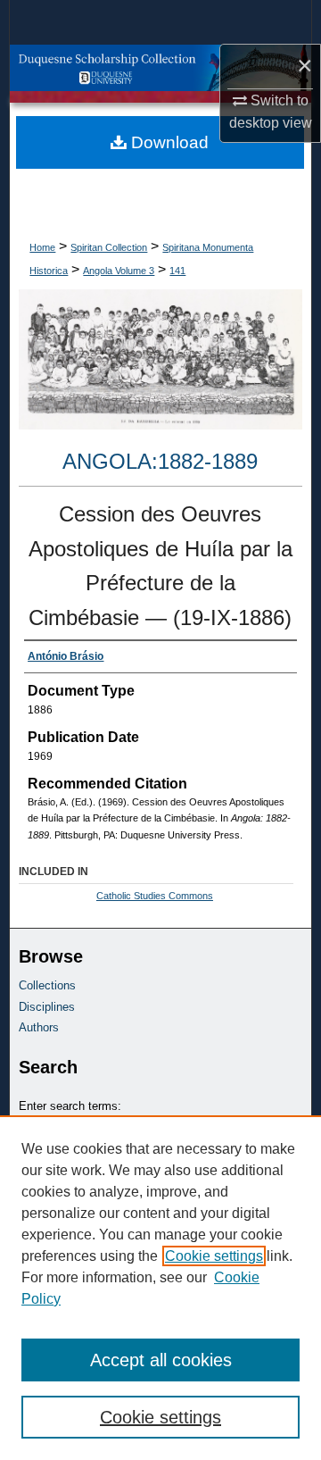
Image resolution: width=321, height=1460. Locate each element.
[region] (160, 1287)
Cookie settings (214, 1256)
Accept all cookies (161, 1360)
